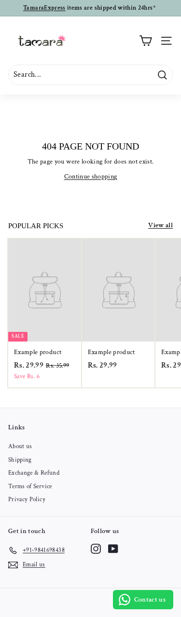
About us (20, 446)
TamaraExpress (44, 8)
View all (160, 225)
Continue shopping (90, 176)
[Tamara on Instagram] (96, 549)
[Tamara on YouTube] (113, 549)
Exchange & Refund (33, 473)
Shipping (20, 460)
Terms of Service (30, 486)
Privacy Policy (26, 499)
